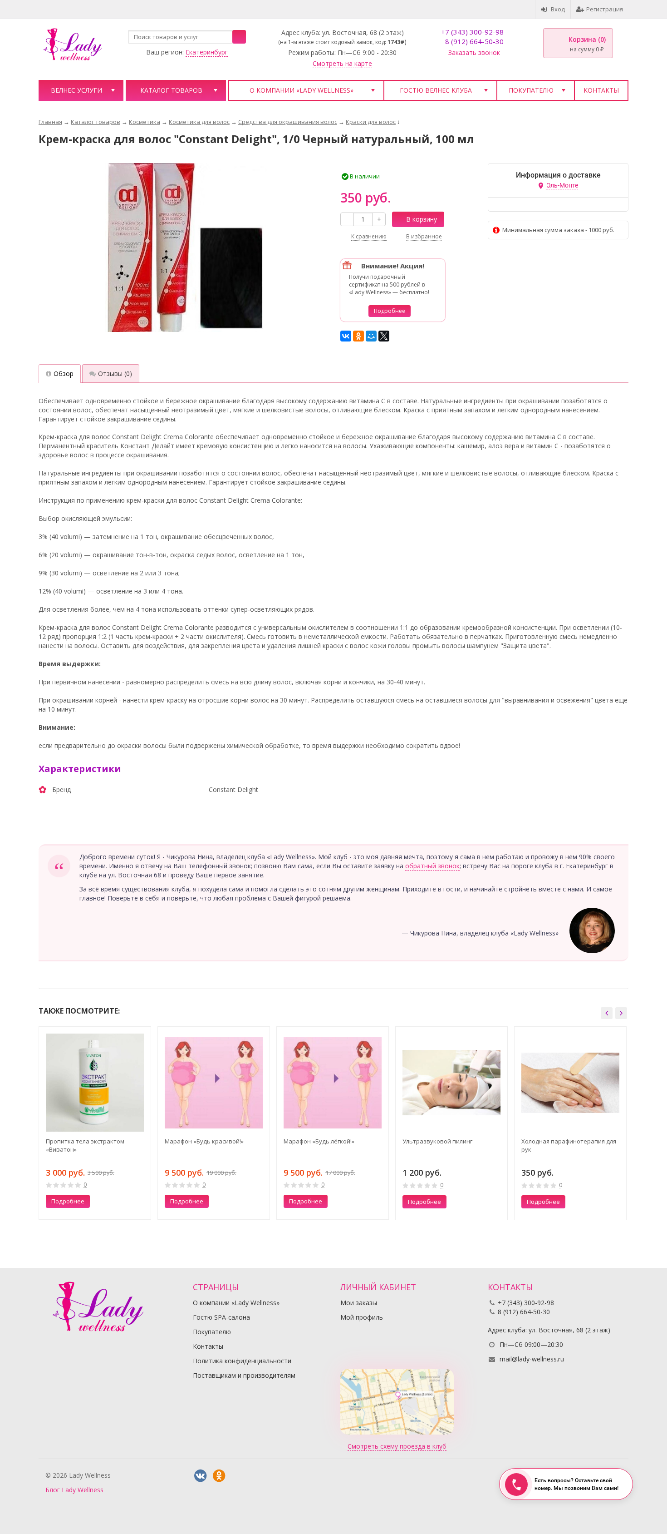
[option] (94, 1123)
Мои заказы (358, 1302)
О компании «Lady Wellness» (301, 90)
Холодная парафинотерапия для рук (568, 1145)
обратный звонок (432, 865)
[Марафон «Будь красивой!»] (214, 1083)
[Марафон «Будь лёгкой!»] (333, 1083)
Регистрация (604, 9)
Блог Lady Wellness (74, 1489)
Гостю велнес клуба (436, 90)
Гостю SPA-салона (221, 1317)
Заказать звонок (474, 52)
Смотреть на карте (342, 63)
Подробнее (389, 311)
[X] (383, 336)
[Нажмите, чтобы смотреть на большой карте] (397, 1400)
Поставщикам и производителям (244, 1375)
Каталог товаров (171, 90)
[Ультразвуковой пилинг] (451, 1083)
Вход (558, 9)
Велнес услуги (76, 90)
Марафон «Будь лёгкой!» (319, 1141)
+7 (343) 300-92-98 (472, 31)
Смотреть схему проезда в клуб (397, 1446)
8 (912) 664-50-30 (474, 41)
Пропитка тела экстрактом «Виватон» (85, 1145)
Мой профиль (361, 1317)
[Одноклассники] (358, 336)
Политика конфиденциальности (242, 1360)
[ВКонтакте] (345, 336)
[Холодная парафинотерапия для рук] (570, 1083)
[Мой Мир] (371, 336)
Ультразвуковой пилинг (437, 1141)
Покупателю (531, 90)
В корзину (421, 219)
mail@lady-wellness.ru (532, 1359)
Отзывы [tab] (115, 373)
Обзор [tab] (64, 373)
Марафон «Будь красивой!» (204, 1141)
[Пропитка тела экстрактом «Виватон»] (95, 1083)
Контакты (601, 90)
